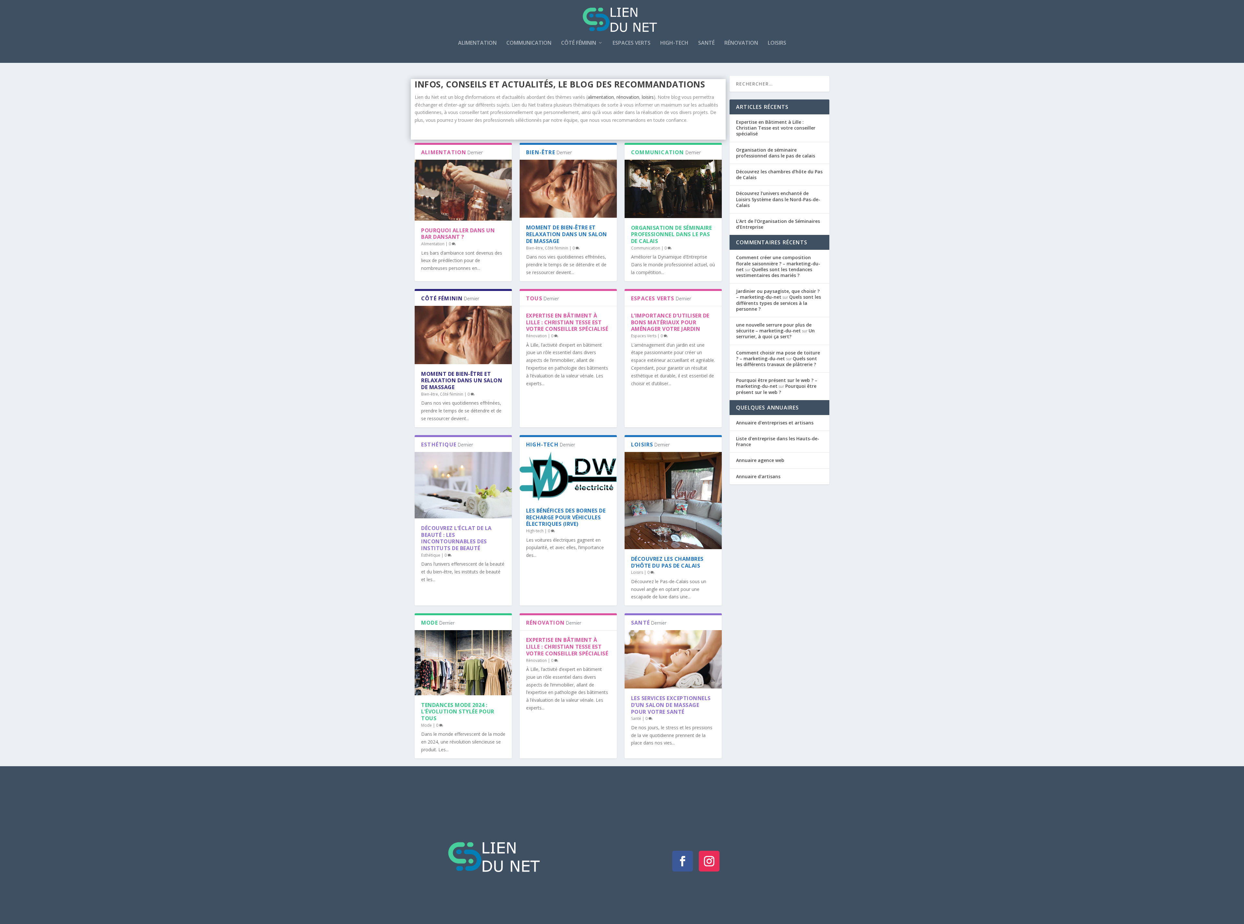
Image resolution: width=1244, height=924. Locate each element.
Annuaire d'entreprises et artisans (774, 423)
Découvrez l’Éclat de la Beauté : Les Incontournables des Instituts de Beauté (456, 538)
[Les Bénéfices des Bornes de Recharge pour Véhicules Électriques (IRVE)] (568, 476)
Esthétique (430, 555)
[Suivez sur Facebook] (682, 861)
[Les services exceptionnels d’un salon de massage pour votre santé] (673, 659)
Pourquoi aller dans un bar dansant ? (458, 234)
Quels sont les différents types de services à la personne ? (778, 303)
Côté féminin (578, 43)
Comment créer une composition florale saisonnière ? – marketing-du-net (778, 263)
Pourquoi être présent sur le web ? (776, 389)
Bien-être (534, 248)
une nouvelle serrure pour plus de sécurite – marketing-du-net (774, 328)
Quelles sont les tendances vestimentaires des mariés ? (774, 272)
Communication (528, 43)
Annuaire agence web (760, 460)
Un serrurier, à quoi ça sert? (775, 334)
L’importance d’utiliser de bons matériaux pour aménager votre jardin (670, 322)
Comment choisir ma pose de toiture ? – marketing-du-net (778, 356)
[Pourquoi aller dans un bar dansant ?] (463, 190)
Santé (706, 43)
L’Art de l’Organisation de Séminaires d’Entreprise (778, 224)
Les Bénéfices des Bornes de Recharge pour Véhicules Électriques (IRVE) (566, 517)
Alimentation (477, 43)
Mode (426, 725)
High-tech (674, 43)
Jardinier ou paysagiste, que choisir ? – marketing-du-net (778, 294)
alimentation (601, 97)
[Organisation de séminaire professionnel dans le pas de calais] (673, 189)
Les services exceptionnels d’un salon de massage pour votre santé (671, 705)
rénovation (627, 97)
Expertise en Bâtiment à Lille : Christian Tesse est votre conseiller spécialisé (567, 322)
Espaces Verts (632, 43)
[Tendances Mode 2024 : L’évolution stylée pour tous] (463, 662)
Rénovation (741, 43)
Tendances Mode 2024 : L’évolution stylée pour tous (457, 711)
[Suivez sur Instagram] (709, 861)
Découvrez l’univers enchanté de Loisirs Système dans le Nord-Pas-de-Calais (778, 199)
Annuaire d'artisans (758, 476)
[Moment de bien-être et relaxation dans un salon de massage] (568, 189)
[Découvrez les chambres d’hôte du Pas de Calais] (673, 500)
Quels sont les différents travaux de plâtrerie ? (776, 361)
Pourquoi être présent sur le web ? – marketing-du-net (776, 383)
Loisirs (777, 43)
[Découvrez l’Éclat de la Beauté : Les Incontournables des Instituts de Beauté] (463, 485)
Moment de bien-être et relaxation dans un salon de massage (566, 234)
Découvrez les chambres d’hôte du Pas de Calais (667, 562)
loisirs (648, 97)
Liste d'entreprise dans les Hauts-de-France (777, 441)
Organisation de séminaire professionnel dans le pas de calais (671, 234)
